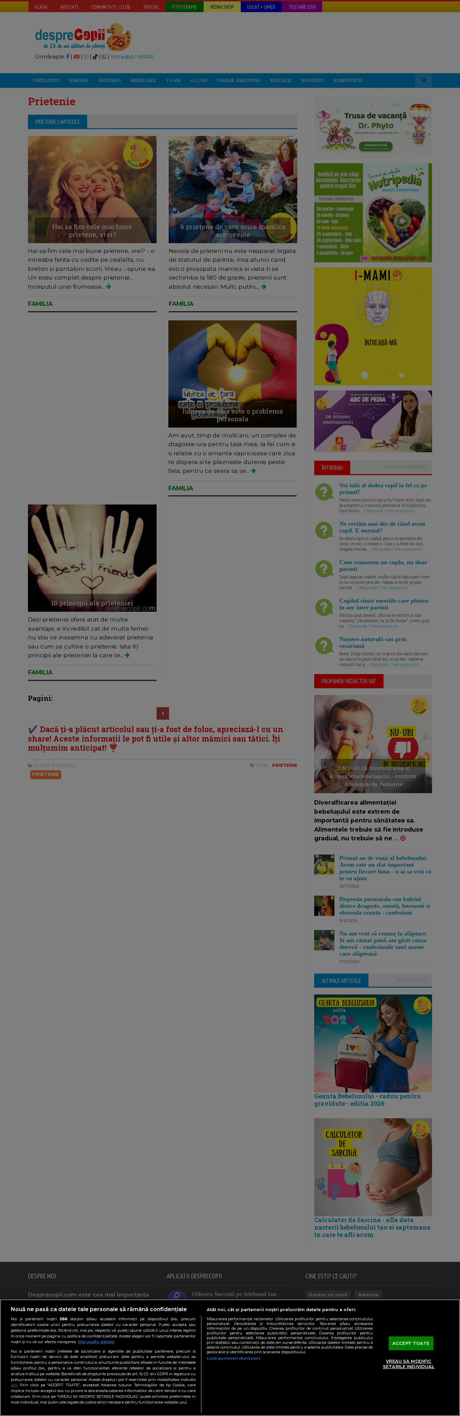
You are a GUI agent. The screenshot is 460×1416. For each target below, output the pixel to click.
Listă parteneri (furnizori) (233, 1358)
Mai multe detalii (96, 1341)
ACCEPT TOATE (411, 1343)
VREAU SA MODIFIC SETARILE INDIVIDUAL (408, 1364)
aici (14, 1384)
